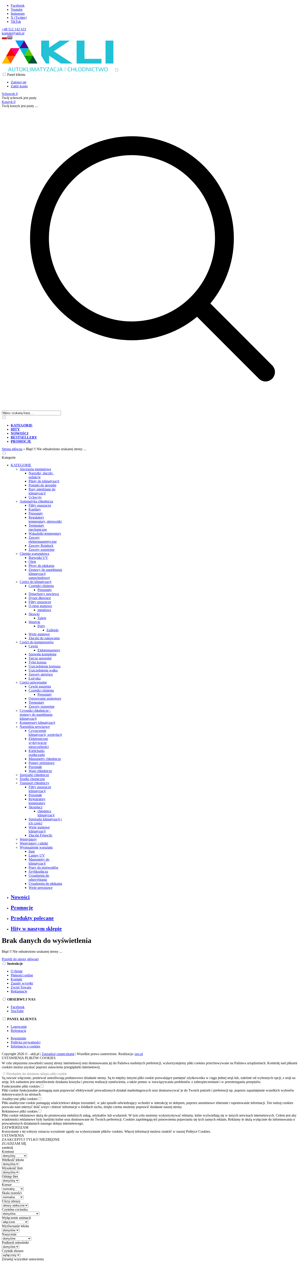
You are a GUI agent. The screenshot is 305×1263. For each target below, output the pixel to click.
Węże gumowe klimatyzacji (39, 829)
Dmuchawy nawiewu (44, 594)
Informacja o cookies (25, 1046)
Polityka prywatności (25, 1042)
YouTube (17, 1011)
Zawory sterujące (41, 674)
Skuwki (34, 614)
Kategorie (9, 457)
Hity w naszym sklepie (36, 928)
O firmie (17, 971)
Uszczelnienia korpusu (45, 666)
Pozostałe (35, 767)
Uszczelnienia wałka (43, 670)
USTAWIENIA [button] (13, 1135)
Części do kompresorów (37, 642)
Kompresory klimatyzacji (37, 722)
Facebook (18, 5)
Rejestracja (18, 1031)
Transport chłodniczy (34, 783)
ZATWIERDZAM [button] (15, 1127)
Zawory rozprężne (41, 549)
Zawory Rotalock (41, 545)
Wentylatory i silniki (34, 843)
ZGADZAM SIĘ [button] (14, 1143)
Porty (41, 626)
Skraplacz (35, 807)
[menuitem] (157, 425)
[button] (4, 38)
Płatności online (22, 975)
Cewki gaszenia (40, 686)
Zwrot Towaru (21, 987)
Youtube (17, 9)
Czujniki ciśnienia (41, 586)
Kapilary (35, 509)
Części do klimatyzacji (35, 582)
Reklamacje (19, 991)
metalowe (44, 610)
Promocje (22, 907)
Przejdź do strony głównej (20, 959)
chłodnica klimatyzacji (46, 813)
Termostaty (36, 702)
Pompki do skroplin (42, 485)
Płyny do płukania (41, 566)
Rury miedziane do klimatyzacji (42, 491)
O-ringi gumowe (40, 606)
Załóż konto (19, 86)
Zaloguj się (18, 82)
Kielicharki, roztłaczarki (37, 753)
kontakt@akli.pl (13, 33)
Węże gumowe (39, 634)
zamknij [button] (7, 1147)
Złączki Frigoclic (40, 835)
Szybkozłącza (38, 871)
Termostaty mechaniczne (38, 527)
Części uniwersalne (33, 682)
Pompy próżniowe (41, 763)
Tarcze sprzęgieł (40, 658)
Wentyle (34, 622)
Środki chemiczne (32, 779)
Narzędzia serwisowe (35, 727)
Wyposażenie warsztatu (36, 847)
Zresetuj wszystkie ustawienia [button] (23, 1259)
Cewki (33, 646)
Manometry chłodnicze (45, 759)
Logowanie (19, 1027)
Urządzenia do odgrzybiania (39, 877)
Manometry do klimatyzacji (39, 861)
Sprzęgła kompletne (42, 654)
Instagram (18, 13)
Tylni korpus (37, 662)
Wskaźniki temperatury (45, 533)
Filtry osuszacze (40, 505)
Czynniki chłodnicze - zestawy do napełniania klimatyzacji (36, 714)
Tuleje (42, 618)
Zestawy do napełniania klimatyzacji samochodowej (45, 574)
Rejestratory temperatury (37, 801)
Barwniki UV (38, 558)
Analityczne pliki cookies (20, 1099)
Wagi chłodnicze (40, 771)
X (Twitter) (19, 17)
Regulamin (18, 1038)
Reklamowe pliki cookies (20, 1111)
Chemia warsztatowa (34, 553)
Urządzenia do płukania (45, 883)
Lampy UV (37, 855)
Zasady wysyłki (22, 983)
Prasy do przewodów (43, 867)
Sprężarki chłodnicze (34, 775)
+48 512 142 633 (14, 29)
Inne (32, 851)
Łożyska (35, 678)
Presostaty (36, 513)
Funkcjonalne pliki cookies (21, 1086)
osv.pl (139, 1054)
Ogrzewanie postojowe (45, 698)
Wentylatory (28, 839)
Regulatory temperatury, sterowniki (45, 519)
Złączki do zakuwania (44, 638)
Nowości (20, 897)
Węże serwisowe (40, 887)
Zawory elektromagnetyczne (43, 539)
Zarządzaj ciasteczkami (58, 1054)
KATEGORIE (21, 465)
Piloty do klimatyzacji (44, 481)
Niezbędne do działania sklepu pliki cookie (36, 1074)
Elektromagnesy (49, 650)
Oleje (32, 562)
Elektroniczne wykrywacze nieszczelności (39, 743)
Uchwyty (35, 497)
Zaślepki (52, 630)
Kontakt (16, 979)
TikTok (16, 21)
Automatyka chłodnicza (36, 501)
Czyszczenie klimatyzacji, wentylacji (45, 733)
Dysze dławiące (40, 598)
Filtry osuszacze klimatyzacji (40, 789)
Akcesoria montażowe (35, 469)
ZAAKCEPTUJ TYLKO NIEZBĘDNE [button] (31, 1139)
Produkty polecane (32, 918)
